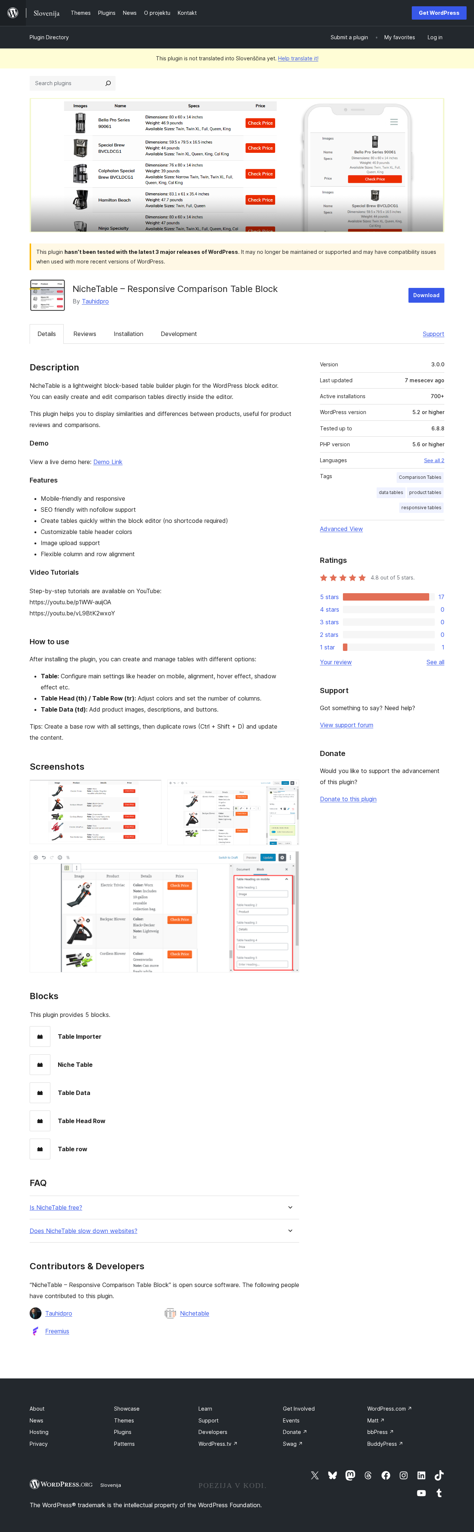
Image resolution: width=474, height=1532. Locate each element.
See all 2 (434, 460)
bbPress (380, 1432)
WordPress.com (389, 1408)
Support (433, 333)
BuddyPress (385, 1444)
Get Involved (299, 1408)
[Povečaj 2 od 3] (289, 789)
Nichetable (194, 1313)
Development (179, 333)
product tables (425, 492)
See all (435, 662)
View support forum (346, 725)
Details (46, 333)
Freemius (57, 1331)
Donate (295, 1432)
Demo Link (108, 462)
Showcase (127, 1408)
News (36, 1420)
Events (291, 1420)
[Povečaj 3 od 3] (289, 861)
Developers (212, 1432)
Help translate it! (298, 58)
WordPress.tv (218, 1444)
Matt (376, 1420)
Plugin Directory (49, 37)
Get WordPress (439, 13)
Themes (124, 1420)
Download (426, 295)
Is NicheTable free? (56, 1207)
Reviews (84, 333)
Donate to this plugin (348, 799)
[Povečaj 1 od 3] (151, 789)
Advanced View (341, 528)
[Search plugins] (108, 83)
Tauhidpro (95, 301)
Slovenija (110, 1485)
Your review (336, 662)
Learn (205, 1408)
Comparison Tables (420, 477)
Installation (128, 333)
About (37, 1408)
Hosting (39, 1432)
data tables (391, 492)
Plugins (122, 1432)
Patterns (124, 1444)
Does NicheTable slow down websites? (83, 1230)
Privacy (39, 1444)
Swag (293, 1444)
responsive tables (421, 507)
